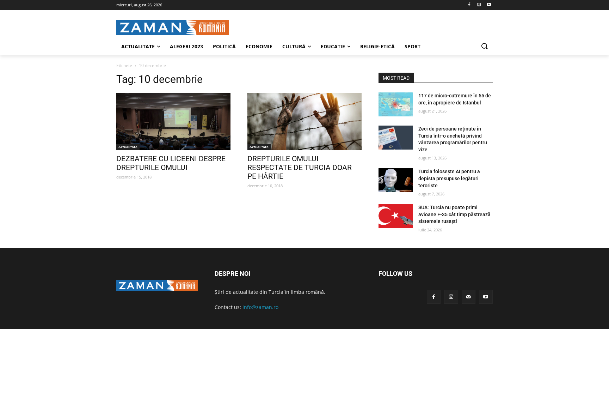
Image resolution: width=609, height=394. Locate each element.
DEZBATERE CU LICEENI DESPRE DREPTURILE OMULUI (171, 163)
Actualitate (127, 146)
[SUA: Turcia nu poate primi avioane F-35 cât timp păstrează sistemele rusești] (396, 216)
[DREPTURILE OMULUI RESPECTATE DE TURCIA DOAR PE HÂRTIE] (304, 121)
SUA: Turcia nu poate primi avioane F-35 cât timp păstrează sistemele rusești (454, 214)
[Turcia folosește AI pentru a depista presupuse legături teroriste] (396, 180)
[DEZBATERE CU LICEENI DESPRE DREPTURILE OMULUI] (173, 121)
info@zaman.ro (260, 307)
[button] (484, 46)
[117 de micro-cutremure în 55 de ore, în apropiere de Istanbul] (396, 104)
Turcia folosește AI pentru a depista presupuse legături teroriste (449, 178)
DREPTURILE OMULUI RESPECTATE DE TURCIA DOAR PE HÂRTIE (299, 167)
